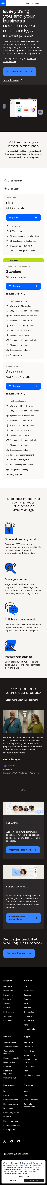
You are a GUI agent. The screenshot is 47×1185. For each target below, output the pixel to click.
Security (6, 1008)
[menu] (44, 3)
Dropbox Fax (28, 1020)
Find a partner (9, 1129)
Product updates (30, 1029)
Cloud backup (9, 1062)
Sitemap (27, 1071)
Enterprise (27, 999)
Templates (7, 1016)
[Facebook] (11, 1141)
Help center (28, 1042)
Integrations (8, 995)
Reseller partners (10, 1121)
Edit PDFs (7, 1066)
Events (6, 1095)
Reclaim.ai (27, 1016)
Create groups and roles (20, 350)
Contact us (28, 1047)
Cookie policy (29, 1055)
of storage (16, 231)
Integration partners (11, 1125)
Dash (25, 1003)
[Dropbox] (3, 3)
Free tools (7, 1020)
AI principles (28, 1066)
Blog (5, 1091)
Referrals (7, 1117)
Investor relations (30, 1100)
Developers (8, 1108)
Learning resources (31, 1075)
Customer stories (10, 1100)
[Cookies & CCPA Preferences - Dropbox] (23, 1171)
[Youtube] (18, 1141)
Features (7, 999)
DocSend (27, 1008)
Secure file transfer (11, 1058)
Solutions (7, 1003)
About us (27, 1091)
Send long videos (10, 1047)
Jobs (25, 1095)
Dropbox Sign (29, 1012)
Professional (28, 991)
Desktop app (8, 986)
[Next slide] (31, 790)
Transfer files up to (21, 321)
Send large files (10, 1042)
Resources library (10, 1104)
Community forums (11, 1112)
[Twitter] (4, 1141)
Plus (25, 986)
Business (27, 995)
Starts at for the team (21, 306)
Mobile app (8, 991)
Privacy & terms (29, 1051)
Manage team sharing (19, 345)
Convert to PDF (9, 1078)
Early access (8, 1012)
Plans (25, 1025)
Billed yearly (13, 189)
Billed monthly (15, 180)
